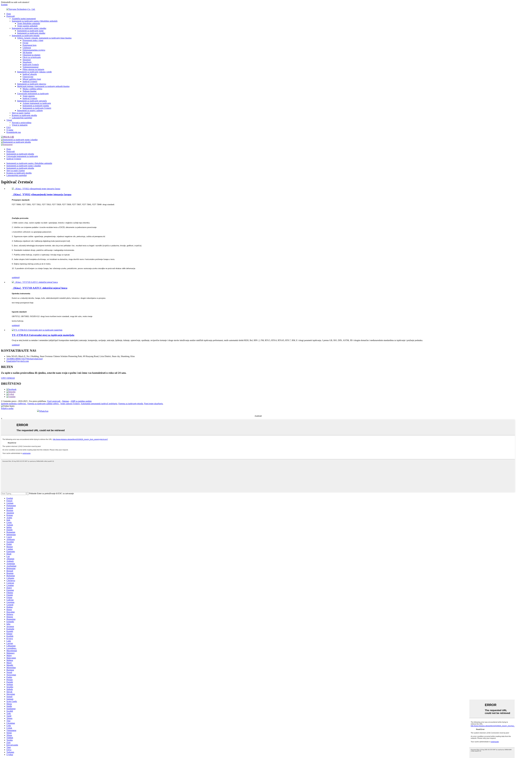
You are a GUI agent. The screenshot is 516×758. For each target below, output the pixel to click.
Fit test (25, 43)
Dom (8, 14)
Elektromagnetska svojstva (34, 50)
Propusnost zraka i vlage (33, 40)
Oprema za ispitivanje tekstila (130, 403)
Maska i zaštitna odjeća (32, 89)
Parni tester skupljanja (153, 403)
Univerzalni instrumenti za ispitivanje (33, 93)
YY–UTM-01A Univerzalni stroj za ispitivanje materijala (43, 335)
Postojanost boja (29, 45)
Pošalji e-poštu (7, 408)
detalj (17, 277)
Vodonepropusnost (30, 67)
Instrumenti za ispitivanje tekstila (25, 35)
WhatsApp (43, 411)
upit (13, 277)
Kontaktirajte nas (13, 132)
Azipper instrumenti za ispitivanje (37, 103)
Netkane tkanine (29, 91)
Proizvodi (10, 16)
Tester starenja (29, 96)
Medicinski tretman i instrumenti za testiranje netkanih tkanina (43, 86)
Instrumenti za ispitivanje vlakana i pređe (34, 72)
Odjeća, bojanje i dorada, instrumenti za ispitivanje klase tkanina (44, 38)
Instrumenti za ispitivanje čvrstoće (37, 108)
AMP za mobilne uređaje (81, 401)
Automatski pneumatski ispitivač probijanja (99, 403)
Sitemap (65, 401)
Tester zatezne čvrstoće (70, 403)
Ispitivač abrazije (30, 74)
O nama (9, 130)
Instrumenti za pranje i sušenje (30, 110)
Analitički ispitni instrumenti (24, 18)
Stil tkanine (27, 52)
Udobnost (27, 47)
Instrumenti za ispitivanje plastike (31, 33)
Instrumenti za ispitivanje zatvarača (32, 101)
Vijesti (9, 120)
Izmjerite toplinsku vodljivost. (13, 403)
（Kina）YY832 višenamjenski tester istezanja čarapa (41, 194)
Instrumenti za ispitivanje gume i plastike (29, 28)
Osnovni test (28, 76)
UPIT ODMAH (8, 378)
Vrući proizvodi (53, 401)
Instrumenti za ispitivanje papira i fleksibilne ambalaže (35, 21)
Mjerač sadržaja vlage (32, 79)
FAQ (8, 127)
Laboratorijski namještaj (22, 118)
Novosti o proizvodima (21, 122)
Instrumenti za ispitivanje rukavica (31, 84)
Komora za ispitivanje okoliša (24, 115)
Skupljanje (27, 62)
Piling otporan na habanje (33, 69)
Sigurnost (27, 60)
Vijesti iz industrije (20, 125)
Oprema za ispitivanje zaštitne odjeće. (43, 403)
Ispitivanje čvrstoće (31, 64)
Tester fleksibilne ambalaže (28, 23)
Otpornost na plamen (31, 55)
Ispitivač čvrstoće (30, 81)
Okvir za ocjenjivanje (32, 57)
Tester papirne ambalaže (27, 26)
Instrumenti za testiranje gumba (36, 106)
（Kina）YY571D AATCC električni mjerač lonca (39, 288)
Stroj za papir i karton (21, 113)
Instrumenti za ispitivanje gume (30, 31)
